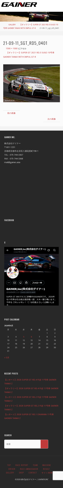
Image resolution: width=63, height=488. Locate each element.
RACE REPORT (22, 465)
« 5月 (6, 357)
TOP (9, 465)
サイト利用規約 (49, 472)
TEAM (35, 465)
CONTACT (33, 472)
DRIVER (11, 469)
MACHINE (46, 465)
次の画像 (51, 119)
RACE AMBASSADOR (29, 469)
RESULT (46, 469)
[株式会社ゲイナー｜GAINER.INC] (19, 4)
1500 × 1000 (12, 48)
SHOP (21, 472)
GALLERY (12, 25)
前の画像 (11, 113)
